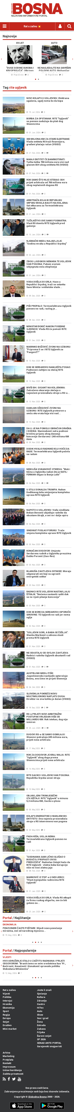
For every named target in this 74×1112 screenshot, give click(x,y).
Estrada (41, 1025)
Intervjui (7, 1000)
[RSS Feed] (4, 1079)
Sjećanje (42, 993)
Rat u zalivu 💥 (32, 26)
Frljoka (41, 1032)
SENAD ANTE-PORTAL (49, 1043)
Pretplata (8, 1059)
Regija (6, 1014)
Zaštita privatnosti (13, 1073)
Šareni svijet (44, 1036)
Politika (7, 997)
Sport (6, 1011)
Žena (40, 1021)
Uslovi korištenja (12, 1070)
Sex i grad (42, 1018)
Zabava (41, 1029)
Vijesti (6, 993)
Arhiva (6, 1052)
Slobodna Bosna (37, 1096)
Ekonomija (9, 1007)
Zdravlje (42, 1000)
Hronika (7, 1004)
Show (40, 1014)
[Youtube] (19, 1079)
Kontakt (7, 1063)
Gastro (41, 1004)
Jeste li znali (44, 990)
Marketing (8, 1056)
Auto (39, 1011)
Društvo (7, 1025)
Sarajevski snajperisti (49, 1046)
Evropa (7, 1018)
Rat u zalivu (9, 990)
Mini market (9, 1029)
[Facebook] (9, 1079)
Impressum (9, 1066)
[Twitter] (14, 1079)
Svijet (6, 1021)
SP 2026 (41, 1039)
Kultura (41, 997)
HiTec (40, 1007)
